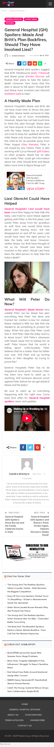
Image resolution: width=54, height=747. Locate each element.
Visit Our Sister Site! (18, 576)
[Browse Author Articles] (27, 464)
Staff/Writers (33, 715)
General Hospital (14, 19)
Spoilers (10, 23)
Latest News (31, 19)
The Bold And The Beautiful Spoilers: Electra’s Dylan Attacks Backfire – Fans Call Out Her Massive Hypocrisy (26, 630)
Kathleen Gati (12, 93)
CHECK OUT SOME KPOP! (21, 644)
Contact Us (25, 725)
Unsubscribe (37, 720)
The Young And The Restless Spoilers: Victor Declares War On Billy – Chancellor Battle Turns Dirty (28, 619)
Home (25, 704)
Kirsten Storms (35, 76)
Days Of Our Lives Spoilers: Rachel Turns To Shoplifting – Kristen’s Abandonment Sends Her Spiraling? (27, 599)
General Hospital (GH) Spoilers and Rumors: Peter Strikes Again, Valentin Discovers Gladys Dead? (39, 525)
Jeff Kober (43, 151)
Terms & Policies (14, 720)
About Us (12, 715)
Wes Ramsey (30, 144)
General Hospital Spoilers (24, 709)
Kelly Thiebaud (40, 72)
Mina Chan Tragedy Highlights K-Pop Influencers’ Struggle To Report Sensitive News (27, 664)
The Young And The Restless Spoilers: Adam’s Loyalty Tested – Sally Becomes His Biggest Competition (26, 588)
